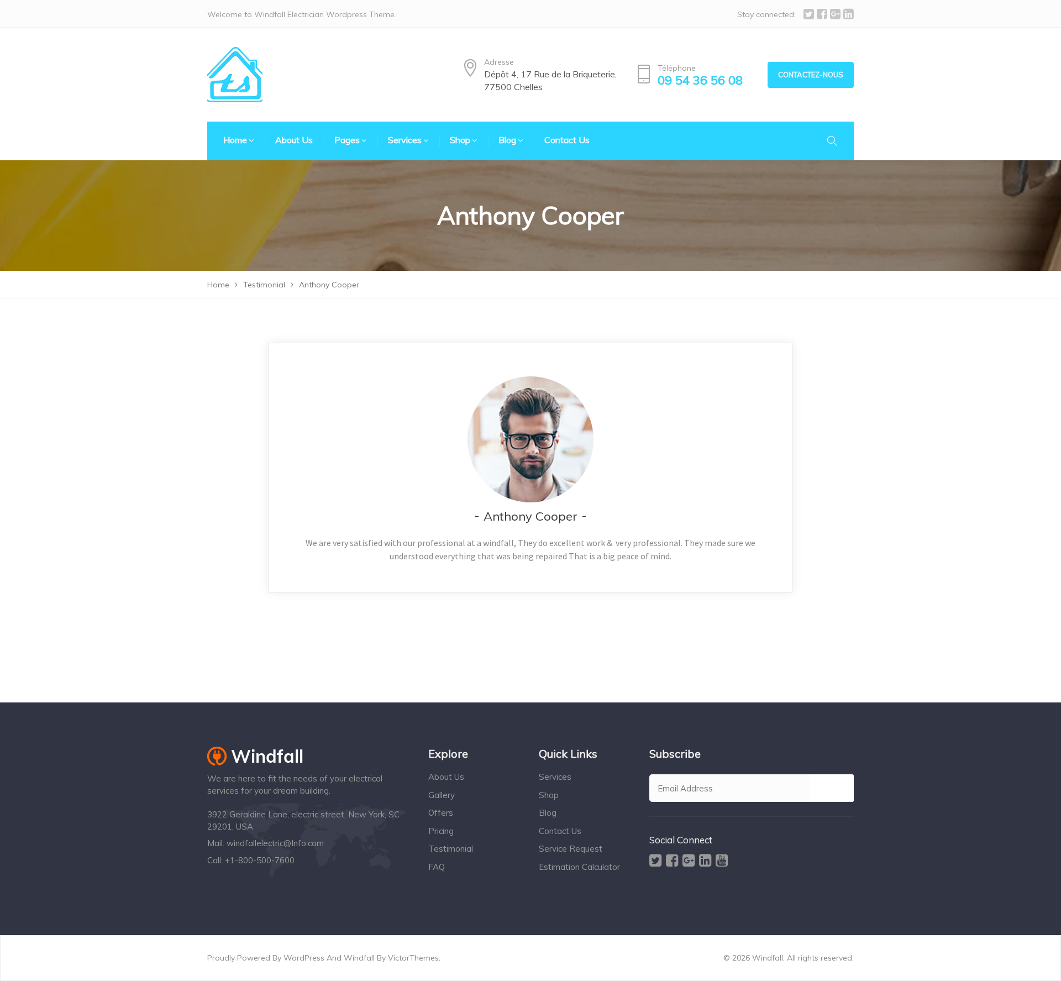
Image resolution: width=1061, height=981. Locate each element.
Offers (440, 812)
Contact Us (560, 831)
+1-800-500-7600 (260, 860)
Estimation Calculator (579, 867)
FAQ (436, 867)
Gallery (441, 795)
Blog (547, 812)
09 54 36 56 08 (700, 80)
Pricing (441, 831)
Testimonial (450, 848)
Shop (549, 795)
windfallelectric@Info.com (275, 843)
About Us (446, 777)
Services (555, 777)
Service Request (570, 848)
